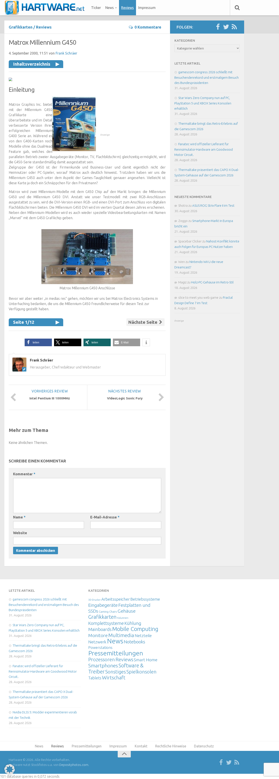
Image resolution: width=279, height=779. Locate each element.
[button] (38, 342)
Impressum (147, 8)
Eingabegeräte (103, 605)
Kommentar (24, 474)
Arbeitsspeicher (115, 599)
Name (19, 517)
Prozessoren (101, 659)
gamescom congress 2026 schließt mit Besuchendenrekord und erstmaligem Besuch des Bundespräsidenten (206, 77)
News (109, 8)
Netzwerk (97, 641)
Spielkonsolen (141, 671)
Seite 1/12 (23, 322)
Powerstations (100, 647)
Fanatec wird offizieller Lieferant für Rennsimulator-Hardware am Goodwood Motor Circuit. (203, 149)
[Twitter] (226, 27)
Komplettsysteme (106, 623)
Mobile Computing (135, 629)
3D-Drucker (94, 599)
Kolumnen (122, 618)
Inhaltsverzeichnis (31, 63)
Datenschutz (204, 746)
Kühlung (132, 623)
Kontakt (141, 746)
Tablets (94, 678)
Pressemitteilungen (115, 652)
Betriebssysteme (145, 599)
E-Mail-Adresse (104, 517)
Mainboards (100, 629)
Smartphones (103, 665)
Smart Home (145, 659)
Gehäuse (126, 611)
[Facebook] (217, 27)
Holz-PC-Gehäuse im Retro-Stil (212, 282)
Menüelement (46, 7)
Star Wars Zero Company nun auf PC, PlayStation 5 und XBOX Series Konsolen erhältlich (202, 103)
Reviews (127, 8)
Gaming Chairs (108, 611)
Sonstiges (115, 671)
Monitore (98, 635)
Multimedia (121, 635)
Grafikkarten (20, 27)
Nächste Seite (143, 322)
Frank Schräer (66, 53)
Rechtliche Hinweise (170, 746)
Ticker (96, 8)
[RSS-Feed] (234, 27)
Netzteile (143, 635)
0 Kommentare (147, 27)
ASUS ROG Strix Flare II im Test (213, 205)
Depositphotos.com (73, 765)
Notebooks (134, 641)
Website (20, 533)
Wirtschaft (113, 677)
